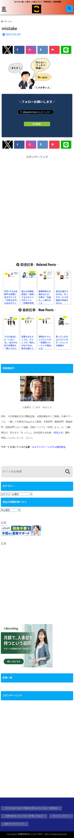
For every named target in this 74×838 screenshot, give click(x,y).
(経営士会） (59, 433)
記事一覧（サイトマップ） (14, 824)
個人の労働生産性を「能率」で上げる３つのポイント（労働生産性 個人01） (28, 298)
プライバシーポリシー (61, 816)
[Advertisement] (37, 207)
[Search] (67, 472)
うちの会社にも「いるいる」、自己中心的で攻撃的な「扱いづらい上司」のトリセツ (11, 345)
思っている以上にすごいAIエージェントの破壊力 (62, 341)
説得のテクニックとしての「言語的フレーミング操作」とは (45, 343)
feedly (38, 124)
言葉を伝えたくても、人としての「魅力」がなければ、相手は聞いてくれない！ (28, 344)
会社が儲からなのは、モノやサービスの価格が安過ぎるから (62, 297)
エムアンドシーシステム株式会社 (48, 447)
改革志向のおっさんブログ (30, 834)
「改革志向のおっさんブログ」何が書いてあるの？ (24, 816)
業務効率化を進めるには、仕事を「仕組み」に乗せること (45, 297)
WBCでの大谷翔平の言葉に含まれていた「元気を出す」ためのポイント (11, 298)
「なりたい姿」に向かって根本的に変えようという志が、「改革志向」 (31, 808)
